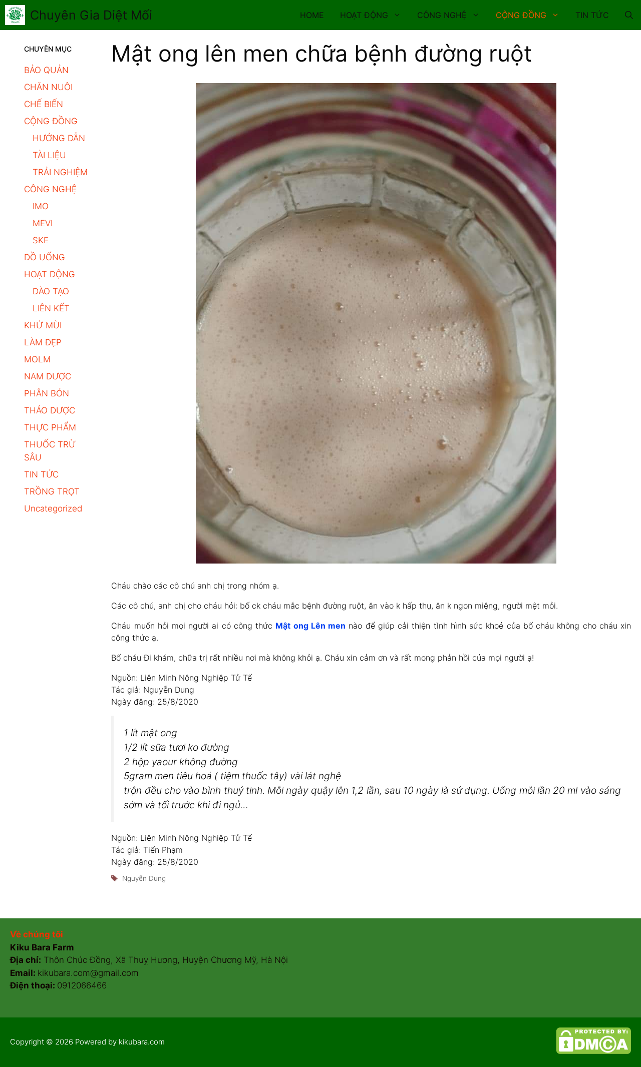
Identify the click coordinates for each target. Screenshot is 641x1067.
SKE (41, 240)
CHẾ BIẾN (43, 104)
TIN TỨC (592, 15)
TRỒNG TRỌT (52, 491)
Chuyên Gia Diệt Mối (91, 15)
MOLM (37, 359)
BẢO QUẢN (46, 70)
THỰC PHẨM (50, 427)
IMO (41, 206)
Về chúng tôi (36, 934)
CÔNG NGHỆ (442, 15)
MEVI (43, 223)
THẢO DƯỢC (49, 410)
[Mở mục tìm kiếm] (629, 15)
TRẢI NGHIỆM (60, 172)
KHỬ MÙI (43, 325)
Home (312, 15)
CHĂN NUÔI (48, 87)
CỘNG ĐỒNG (521, 15)
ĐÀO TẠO (51, 291)
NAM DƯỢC (47, 376)
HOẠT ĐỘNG (364, 15)
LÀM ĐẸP (43, 342)
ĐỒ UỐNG (44, 257)
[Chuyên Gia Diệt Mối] (15, 15)
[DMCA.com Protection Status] (593, 1051)
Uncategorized (53, 508)
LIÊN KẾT (51, 308)
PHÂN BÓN (46, 393)
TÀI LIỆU (49, 155)
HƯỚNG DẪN (59, 138)
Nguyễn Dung (144, 878)
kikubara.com (142, 1041)
